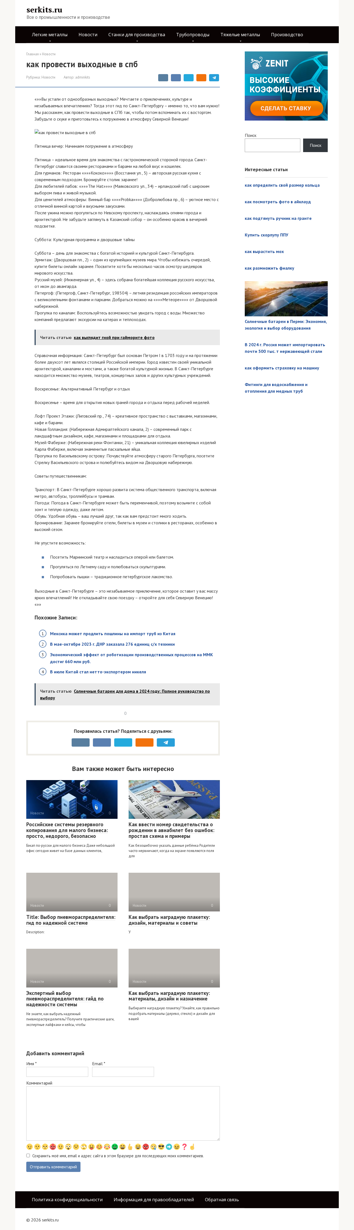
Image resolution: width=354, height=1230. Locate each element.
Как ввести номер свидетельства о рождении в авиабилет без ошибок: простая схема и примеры (171, 830)
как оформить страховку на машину (282, 368)
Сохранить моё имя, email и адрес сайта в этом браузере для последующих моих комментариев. (118, 1155)
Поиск (250, 135)
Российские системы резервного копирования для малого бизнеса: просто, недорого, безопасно (67, 830)
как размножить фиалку (269, 268)
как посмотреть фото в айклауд (278, 201)
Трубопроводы (192, 35)
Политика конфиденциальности (67, 1200)
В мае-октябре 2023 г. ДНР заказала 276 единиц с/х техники (112, 644)
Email (98, 1063)
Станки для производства (136, 35)
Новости (88, 35)
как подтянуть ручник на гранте (278, 218)
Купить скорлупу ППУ (266, 235)
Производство (287, 35)
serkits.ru (44, 9)
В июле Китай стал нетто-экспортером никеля (98, 671)
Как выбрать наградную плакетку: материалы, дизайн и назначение (169, 996)
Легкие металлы (49, 35)
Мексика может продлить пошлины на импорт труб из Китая (112, 633)
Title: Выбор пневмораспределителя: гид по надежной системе (70, 920)
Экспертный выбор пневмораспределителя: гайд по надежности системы (65, 999)
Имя (31, 1063)
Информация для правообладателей (154, 1200)
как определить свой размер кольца (282, 185)
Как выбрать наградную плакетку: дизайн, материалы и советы (169, 920)
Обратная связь (222, 1200)
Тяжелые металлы (240, 35)
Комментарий (39, 1083)
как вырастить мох (264, 251)
